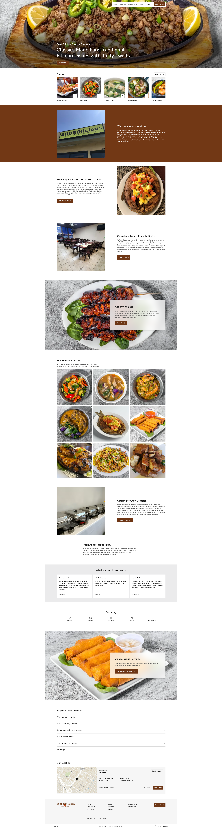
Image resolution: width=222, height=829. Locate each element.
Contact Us (111, 809)
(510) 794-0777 (124, 778)
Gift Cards (90, 809)
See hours (147, 788)
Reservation (91, 807)
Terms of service (92, 818)
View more (62, 589)
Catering (123, 4)
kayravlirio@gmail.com (126, 781)
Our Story (111, 807)
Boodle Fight (132, 4)
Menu (115, 4)
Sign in (149, 4)
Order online (158, 788)
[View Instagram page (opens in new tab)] (58, 826)
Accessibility (103, 818)
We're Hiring (132, 807)
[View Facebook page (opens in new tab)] (55, 826)
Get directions (157, 771)
